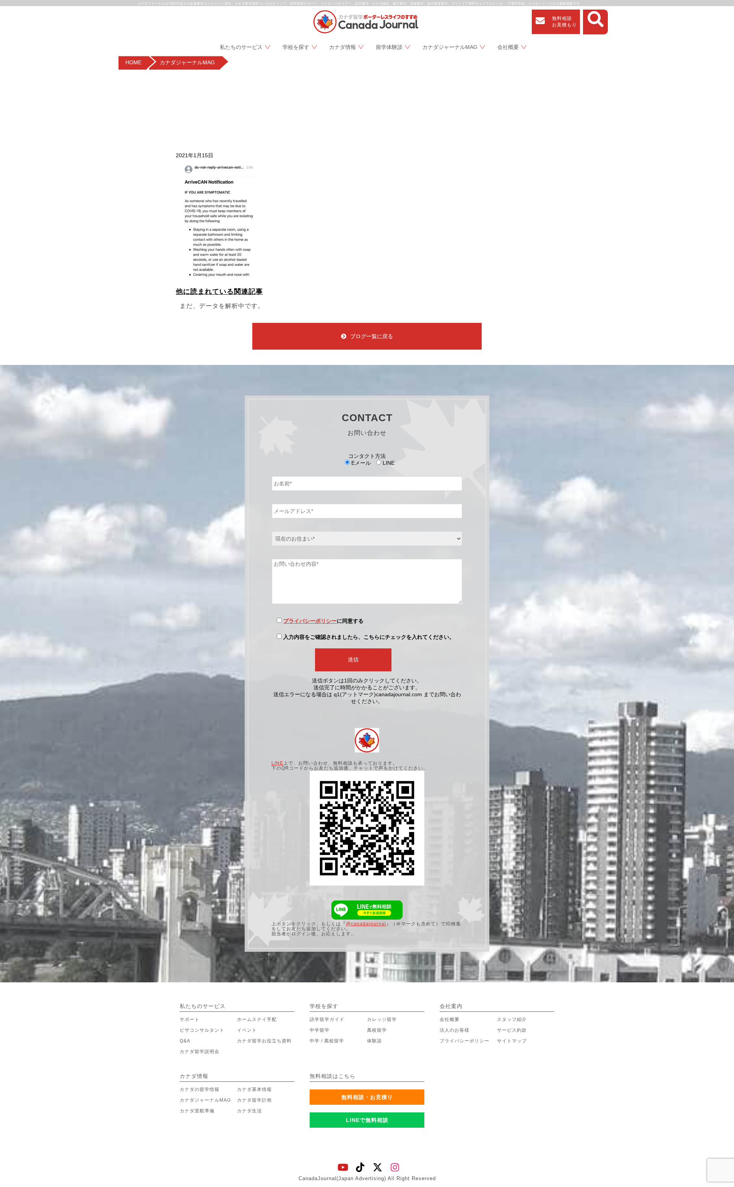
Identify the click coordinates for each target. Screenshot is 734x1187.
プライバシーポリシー (310, 621)
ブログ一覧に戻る (371, 336)
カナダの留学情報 (199, 1089)
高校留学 (377, 1030)
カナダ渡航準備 (197, 1111)
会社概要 (508, 47)
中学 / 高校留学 (327, 1041)
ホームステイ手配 (257, 1019)
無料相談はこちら (333, 1076)
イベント (247, 1030)
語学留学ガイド (327, 1019)
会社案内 (451, 1006)
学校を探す (296, 47)
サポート (190, 1019)
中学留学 (320, 1030)
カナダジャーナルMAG (449, 47)
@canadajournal (366, 923)
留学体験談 (389, 47)
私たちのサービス (241, 47)
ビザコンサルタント (202, 1030)
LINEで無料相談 (367, 1120)
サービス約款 (512, 1030)
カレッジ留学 (382, 1019)
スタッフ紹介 (512, 1019)
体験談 (374, 1041)
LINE (277, 763)
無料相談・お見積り (367, 1097)
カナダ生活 (249, 1111)
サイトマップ (512, 1041)
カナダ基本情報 (254, 1089)
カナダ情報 (342, 47)
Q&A (185, 1041)
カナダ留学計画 (254, 1100)
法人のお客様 (454, 1030)
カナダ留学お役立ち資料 (264, 1041)
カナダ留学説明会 (199, 1051)
